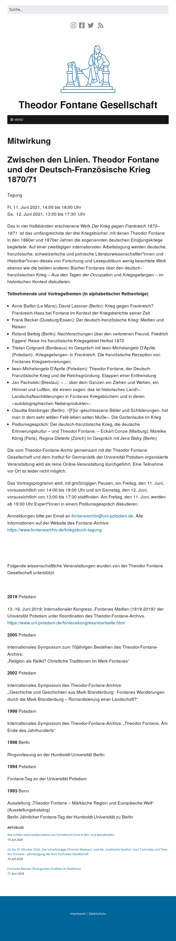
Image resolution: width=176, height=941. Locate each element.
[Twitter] (91, 25)
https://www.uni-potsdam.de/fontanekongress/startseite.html (66, 622)
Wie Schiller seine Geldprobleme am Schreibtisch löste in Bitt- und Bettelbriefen (60, 835)
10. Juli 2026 (15, 840)
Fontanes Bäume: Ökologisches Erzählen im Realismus (44, 869)
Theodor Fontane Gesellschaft (88, 104)
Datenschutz (97, 913)
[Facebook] (82, 25)
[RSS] (101, 25)
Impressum (78, 913)
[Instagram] (74, 25)
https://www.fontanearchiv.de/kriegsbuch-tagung (54, 529)
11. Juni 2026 (15, 873)
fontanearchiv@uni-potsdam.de (102, 515)
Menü (18, 119)
